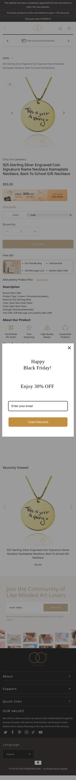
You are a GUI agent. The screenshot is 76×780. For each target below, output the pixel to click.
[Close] (69, 347)
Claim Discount (38, 422)
